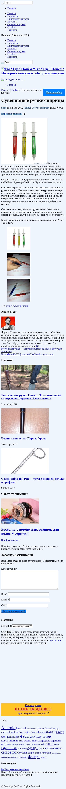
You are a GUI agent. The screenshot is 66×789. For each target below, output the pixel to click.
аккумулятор (40, 736)
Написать (12, 30)
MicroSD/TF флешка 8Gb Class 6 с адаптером (27, 354)
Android (8, 727)
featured (48, 728)
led (53, 728)
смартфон (10, 752)
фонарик (23, 757)
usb (38, 732)
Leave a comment (40, 107)
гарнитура (27, 740)
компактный (39, 744)
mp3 (57, 729)
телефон (46, 752)
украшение (6, 757)
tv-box (32, 732)
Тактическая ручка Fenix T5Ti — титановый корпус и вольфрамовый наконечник (31, 396)
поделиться (55, 640)
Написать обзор (54, 92)
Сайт (3, 605)
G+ (37, 346)
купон (49, 744)
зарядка (36, 740)
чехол (44, 757)
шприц (25, 306)
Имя (4, 594)
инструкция (16, 744)
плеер (51, 748)
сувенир (17, 306)
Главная (11, 8)
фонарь (34, 757)
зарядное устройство (50, 740)
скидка (57, 748)
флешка (14, 757)
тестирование (56, 753)
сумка (38, 753)
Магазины (6, 625)
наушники (9, 748)
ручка (9, 306)
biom (4, 107)
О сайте (11, 27)
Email (5, 599)
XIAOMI (50, 731)
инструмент (27, 744)
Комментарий (9, 568)
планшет (43, 748)
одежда (32, 748)
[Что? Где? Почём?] (11, 79)
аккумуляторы (9, 740)
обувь (24, 748)
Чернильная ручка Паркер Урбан (24, 438)
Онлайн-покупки (16, 24)
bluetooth (21, 728)
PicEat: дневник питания (15, 769)
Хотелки (11, 21)
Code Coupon (32, 728)
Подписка (12, 16)
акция (21, 740)
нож (20, 748)
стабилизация (26, 752)
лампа (56, 744)
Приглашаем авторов (18, 19)
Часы (24, 736)
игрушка (6, 743)
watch (42, 732)
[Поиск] (2, 3)
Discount (41, 728)
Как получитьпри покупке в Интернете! (33, 709)
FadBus (15, 90)
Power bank (23, 732)
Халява (15, 736)
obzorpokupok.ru (9, 732)
